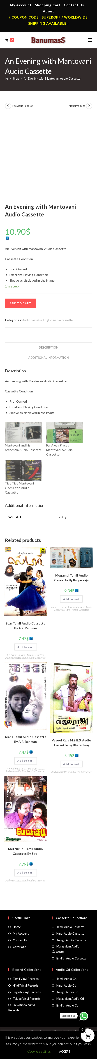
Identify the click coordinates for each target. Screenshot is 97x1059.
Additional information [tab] (48, 357)
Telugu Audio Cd (67, 992)
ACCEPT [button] (65, 1051)
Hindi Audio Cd (66, 985)
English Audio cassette (58, 320)
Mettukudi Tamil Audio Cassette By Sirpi (25, 851)
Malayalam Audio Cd (70, 998)
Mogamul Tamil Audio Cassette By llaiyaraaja (71, 577)
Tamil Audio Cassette (70, 927)
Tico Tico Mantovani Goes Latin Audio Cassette (19, 487)
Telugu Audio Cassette (71, 940)
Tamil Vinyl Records (26, 979)
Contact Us (74, 5)
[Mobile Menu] (90, 40)
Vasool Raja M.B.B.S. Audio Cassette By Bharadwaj (71, 742)
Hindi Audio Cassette (70, 933)
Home (17, 927)
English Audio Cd (67, 1005)
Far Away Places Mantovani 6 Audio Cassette (59, 449)
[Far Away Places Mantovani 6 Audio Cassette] (64, 432)
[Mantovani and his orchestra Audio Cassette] (23, 432)
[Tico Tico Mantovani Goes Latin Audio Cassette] (23, 470)
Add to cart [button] (25, 647)
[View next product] (89, 106)
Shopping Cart (47, 5)
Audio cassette (32, 320)
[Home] (6, 78)
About (48, 11)
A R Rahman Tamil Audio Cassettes (25, 655)
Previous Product (22, 105)
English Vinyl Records (27, 992)
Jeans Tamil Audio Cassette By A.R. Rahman (25, 739)
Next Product (77, 105)
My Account (21, 5)
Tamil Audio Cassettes (34, 657)
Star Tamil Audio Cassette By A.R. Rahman (25, 625)
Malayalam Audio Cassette (65, 949)
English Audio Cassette (71, 958)
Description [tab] (48, 347)
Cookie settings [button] (39, 1051)
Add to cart (20, 303)
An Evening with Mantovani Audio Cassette (52, 78)
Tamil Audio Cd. (66, 979)
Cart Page (19, 947)
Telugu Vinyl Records (26, 998)
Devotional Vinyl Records (21, 1007)
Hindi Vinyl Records (25, 985)
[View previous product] (8, 106)
